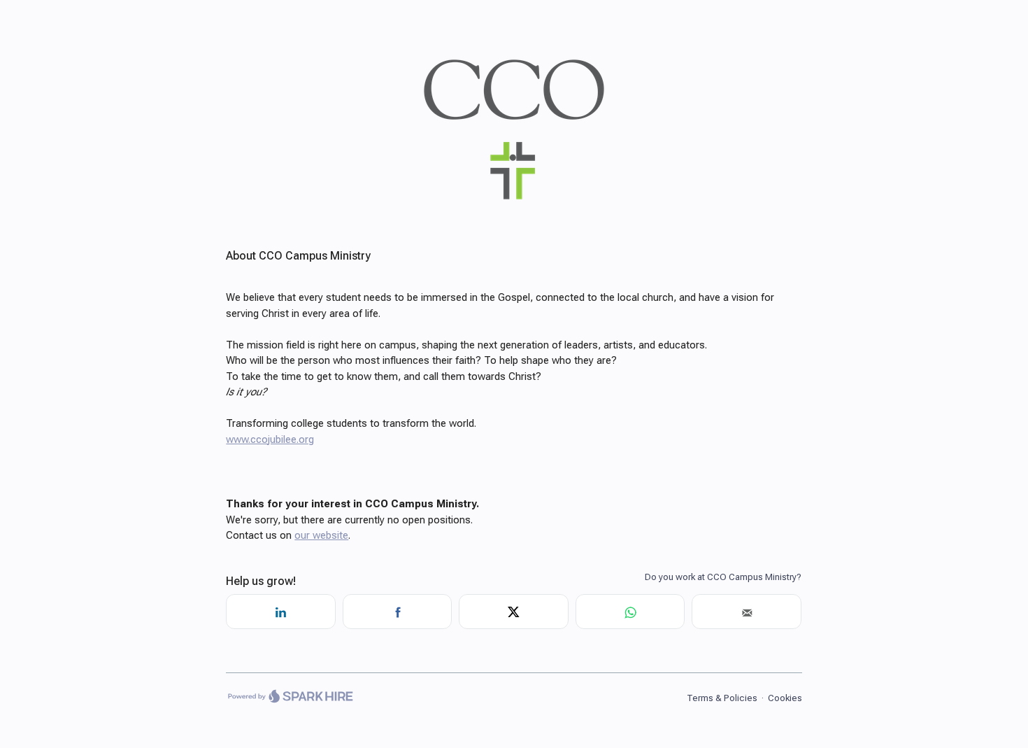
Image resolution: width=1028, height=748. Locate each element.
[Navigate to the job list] (514, 210)
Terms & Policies (722, 698)
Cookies (785, 698)
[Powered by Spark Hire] (290, 698)
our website (321, 535)
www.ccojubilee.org (270, 439)
